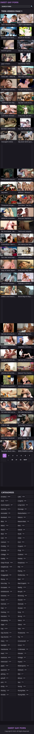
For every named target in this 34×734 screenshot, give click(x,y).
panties (22, 558)
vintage (22, 657)
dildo (4, 571)
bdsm (4, 525)
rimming (22, 596)
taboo (21, 620)
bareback (6, 517)
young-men (23, 694)
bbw (4, 521)
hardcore (6, 657)
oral (21, 542)
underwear (23, 649)
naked (21, 530)
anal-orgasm (7, 505)
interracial (6, 662)
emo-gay (5, 583)
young (22, 686)
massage (22, 509)
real (21, 579)
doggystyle (6, 575)
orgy (21, 550)
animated (5, 513)
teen (21, 629)
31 (16, 460)
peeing (21, 571)
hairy (4, 641)
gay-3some (6, 633)
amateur (5, 497)
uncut (21, 645)
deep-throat (7, 563)
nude (21, 534)
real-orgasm (23, 583)
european (5, 587)
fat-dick (5, 604)
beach (4, 530)
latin (21, 497)
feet (4, 608)
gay (4, 629)
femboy (5, 612)
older (21, 538)
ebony (4, 579)
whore (21, 678)
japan (4, 666)
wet (20, 674)
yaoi (21, 682)
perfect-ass (23, 575)
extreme (5, 596)
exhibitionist (6, 591)
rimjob (22, 591)
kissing (5, 690)
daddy (4, 558)
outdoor (22, 554)
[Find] (31, 6)
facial (4, 600)
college (5, 554)
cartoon (5, 542)
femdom (5, 616)
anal (4, 501)
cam (4, 538)
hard (4, 653)
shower (22, 608)
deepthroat (6, 567)
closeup (5, 550)
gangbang (6, 620)
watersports (23, 666)
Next (25, 460)
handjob (5, 645)
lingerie (22, 501)
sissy (21, 612)
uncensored (23, 641)
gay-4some (6, 637)
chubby (5, 546)
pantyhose (23, 563)
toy (20, 637)
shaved (22, 600)
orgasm (22, 546)
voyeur (22, 662)
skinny (21, 616)
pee (20, 567)
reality (22, 587)
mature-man (23, 521)
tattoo (22, 624)
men (21, 525)
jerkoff (4, 678)
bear (4, 534)
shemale (22, 604)
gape (4, 624)
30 (12, 460)
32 (20, 460)
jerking (4, 674)
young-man (23, 690)
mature (22, 517)
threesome (23, 633)
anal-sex (5, 509)
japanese (5, 670)
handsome (6, 649)
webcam (22, 670)
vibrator (22, 653)
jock (4, 682)
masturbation (24, 513)
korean (5, 694)
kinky (4, 686)
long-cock (23, 505)
